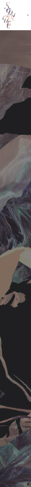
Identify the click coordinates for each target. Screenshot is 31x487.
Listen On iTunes (16, 268)
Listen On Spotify (16, 263)
